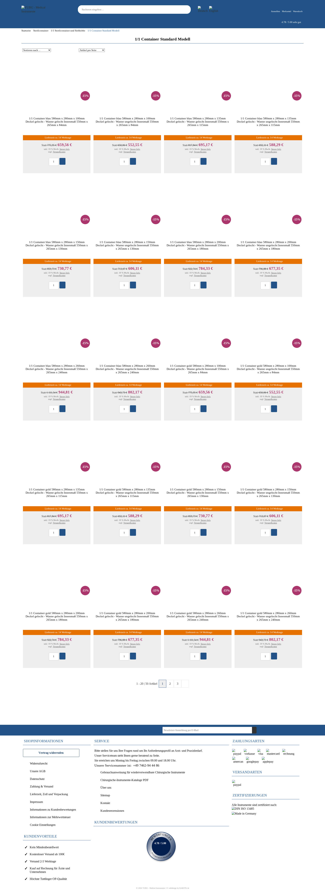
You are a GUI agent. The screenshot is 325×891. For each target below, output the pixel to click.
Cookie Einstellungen (42, 824)
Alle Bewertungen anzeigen (161, 846)
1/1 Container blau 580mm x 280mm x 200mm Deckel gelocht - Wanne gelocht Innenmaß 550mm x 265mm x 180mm (198, 245)
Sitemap (105, 795)
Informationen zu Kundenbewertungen (53, 809)
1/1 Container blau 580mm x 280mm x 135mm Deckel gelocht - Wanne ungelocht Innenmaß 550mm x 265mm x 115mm (268, 122)
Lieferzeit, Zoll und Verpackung (49, 794)
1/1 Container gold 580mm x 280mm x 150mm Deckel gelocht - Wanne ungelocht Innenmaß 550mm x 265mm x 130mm (268, 493)
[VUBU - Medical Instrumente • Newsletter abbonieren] (254, 730)
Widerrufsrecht (38, 763)
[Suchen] (188, 9)
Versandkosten (59, 152)
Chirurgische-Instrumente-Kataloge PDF (124, 780)
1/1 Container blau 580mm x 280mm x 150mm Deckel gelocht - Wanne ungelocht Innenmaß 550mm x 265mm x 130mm (127, 245)
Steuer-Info (65, 149)
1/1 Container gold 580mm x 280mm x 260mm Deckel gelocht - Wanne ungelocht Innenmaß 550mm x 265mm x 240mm (268, 616)
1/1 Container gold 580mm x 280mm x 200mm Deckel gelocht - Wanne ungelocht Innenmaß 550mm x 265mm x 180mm (127, 616)
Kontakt (105, 803)
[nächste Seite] (185, 684)
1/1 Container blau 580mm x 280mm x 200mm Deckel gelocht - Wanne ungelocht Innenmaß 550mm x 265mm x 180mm (268, 245)
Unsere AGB (38, 771)
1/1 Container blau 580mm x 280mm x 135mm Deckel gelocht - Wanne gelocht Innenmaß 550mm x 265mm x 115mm (198, 122)
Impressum (36, 801)
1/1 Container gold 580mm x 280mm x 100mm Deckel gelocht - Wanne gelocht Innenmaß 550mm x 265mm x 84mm (198, 369)
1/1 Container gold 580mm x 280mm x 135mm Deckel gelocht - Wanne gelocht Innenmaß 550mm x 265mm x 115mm (57, 493)
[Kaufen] (62, 161)
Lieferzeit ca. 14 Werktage (58, 137)
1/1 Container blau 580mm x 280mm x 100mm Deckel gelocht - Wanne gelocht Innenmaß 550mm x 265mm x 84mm (57, 122)
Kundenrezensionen (112, 810)
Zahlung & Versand (41, 786)
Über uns (105, 787)
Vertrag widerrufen (51, 752)
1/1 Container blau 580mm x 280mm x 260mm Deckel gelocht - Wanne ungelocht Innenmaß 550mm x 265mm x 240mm (127, 369)
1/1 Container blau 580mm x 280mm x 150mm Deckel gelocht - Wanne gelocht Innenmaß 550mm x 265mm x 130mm (57, 245)
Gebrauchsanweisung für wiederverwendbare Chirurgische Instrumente (142, 772)
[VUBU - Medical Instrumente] (38, 9)
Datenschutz (37, 778)
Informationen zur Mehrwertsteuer (50, 817)
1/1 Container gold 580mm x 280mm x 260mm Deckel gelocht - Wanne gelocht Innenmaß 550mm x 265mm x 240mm (198, 616)
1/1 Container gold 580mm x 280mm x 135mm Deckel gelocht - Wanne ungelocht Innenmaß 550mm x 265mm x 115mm (127, 493)
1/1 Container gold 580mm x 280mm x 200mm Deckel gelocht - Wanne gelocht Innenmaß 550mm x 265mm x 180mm (57, 616)
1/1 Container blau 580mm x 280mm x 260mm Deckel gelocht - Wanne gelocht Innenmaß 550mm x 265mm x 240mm (57, 369)
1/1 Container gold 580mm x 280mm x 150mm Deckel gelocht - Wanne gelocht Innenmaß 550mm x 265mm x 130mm (198, 493)
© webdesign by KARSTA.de (177, 888)
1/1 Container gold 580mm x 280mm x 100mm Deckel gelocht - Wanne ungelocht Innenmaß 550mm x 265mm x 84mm (268, 369)
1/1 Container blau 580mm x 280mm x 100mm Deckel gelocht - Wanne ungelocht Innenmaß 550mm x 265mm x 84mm (127, 122)
